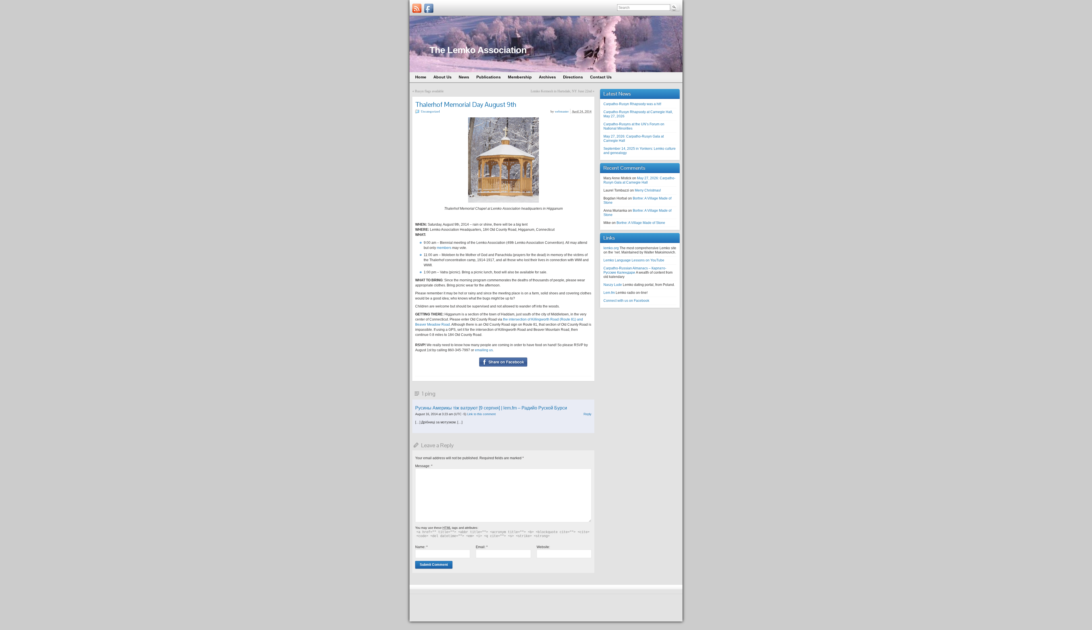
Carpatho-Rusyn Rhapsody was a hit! (632, 104)
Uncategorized (430, 111)
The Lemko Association (478, 50)
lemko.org (611, 248)
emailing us (484, 350)
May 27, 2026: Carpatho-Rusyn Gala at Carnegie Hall (639, 180)
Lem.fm (609, 293)
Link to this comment (481, 414)
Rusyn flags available (429, 91)
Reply (588, 414)
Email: (482, 547)
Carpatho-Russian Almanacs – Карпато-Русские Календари (634, 270)
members (444, 248)
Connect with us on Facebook (626, 301)
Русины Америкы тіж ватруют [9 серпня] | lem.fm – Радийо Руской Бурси (491, 408)
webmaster (562, 111)
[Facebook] (428, 8)
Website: (543, 547)
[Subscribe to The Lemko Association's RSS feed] (416, 8)
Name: (421, 547)
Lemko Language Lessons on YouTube (633, 260)
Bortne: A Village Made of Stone (641, 223)
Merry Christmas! (648, 190)
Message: (424, 466)
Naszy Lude (612, 285)
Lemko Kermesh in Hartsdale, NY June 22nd (561, 91)
